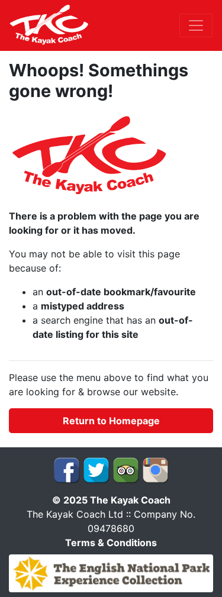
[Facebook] (66, 469)
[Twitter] (96, 469)
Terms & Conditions (111, 542)
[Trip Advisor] (125, 469)
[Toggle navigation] (196, 25)
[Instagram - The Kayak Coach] (155, 469)
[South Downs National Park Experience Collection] (111, 572)
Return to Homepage (111, 421)
